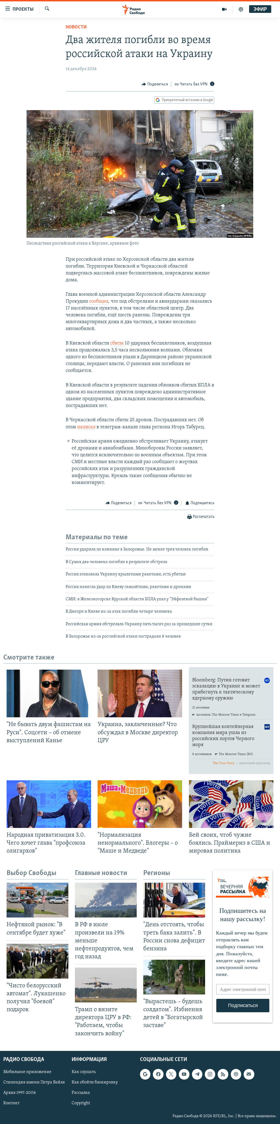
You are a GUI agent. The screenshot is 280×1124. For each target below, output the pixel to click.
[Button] (155, 84)
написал (86, 427)
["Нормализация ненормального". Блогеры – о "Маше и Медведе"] (140, 804)
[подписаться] (249, 1074)
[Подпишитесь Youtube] (184, 1074)
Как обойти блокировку (95, 1082)
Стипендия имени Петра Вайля (34, 1082)
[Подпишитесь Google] (145, 1074)
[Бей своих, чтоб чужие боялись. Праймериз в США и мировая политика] (231, 804)
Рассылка (81, 1093)
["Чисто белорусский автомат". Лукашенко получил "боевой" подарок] (37, 961)
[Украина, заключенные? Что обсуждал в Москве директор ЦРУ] (140, 693)
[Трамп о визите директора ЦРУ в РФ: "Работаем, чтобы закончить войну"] (106, 985)
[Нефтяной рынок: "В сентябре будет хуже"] (37, 900)
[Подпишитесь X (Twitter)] (171, 1074)
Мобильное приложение (27, 1072)
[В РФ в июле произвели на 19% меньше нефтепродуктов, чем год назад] (106, 900)
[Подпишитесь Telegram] (197, 1074)
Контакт (11, 1103)
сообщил (98, 301)
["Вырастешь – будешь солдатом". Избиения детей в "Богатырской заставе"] (174, 977)
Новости (76, 27)
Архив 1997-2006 (19, 1093)
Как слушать (84, 1072)
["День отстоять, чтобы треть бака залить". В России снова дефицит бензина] (174, 900)
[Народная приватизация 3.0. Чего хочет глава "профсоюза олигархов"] (49, 804)
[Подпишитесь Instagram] (210, 1074)
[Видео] (224, 9)
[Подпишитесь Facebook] (158, 1074)
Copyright (81, 1103)
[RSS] (223, 1074)
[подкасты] (241, 9)
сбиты (117, 343)
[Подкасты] (236, 1074)
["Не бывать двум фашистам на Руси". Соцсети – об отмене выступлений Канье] (49, 693)
